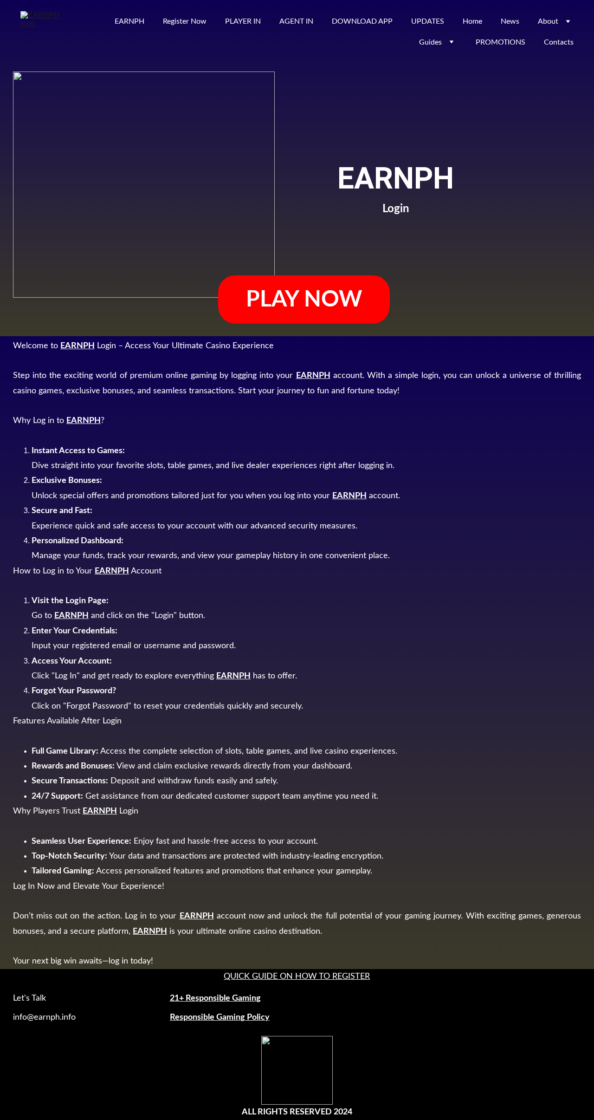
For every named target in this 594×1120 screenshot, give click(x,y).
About (548, 21)
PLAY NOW (304, 299)
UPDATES (427, 21)
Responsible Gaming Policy (220, 1017)
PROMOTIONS (500, 42)
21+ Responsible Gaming (215, 998)
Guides (430, 42)
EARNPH (129, 21)
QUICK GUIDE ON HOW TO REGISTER (297, 976)
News (510, 21)
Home (472, 21)
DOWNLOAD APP (362, 21)
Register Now (185, 21)
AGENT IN (296, 21)
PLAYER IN (243, 21)
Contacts (559, 42)
